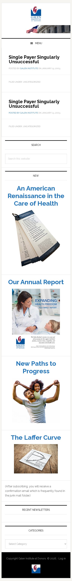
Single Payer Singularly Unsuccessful (34, 104)
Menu (38, 43)
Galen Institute (36, 14)
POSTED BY (14, 113)
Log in (62, 558)
